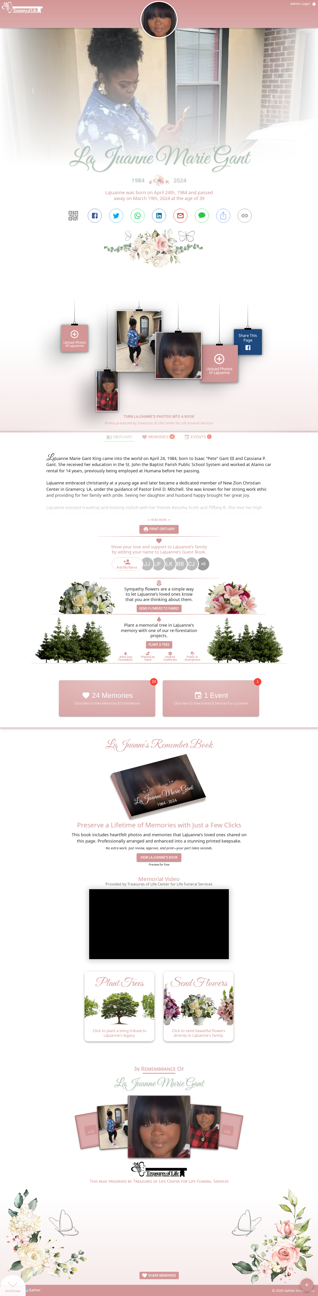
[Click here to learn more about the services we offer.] (159, 1170)
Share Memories (161, 1275)
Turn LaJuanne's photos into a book (159, 416)
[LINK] (245, 216)
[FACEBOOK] (95, 216)
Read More (159, 520)
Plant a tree (158, 644)
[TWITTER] (116, 216)
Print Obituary (162, 529)
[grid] (159, 358)
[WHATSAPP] (138, 216)
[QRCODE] (73, 216)
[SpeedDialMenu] (306, 1284)
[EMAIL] (180, 216)
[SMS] (202, 216)
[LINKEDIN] (159, 216)
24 (154, 682)
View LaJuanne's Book (159, 857)
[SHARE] (223, 216)
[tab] (119, 437)
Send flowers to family (159, 608)
